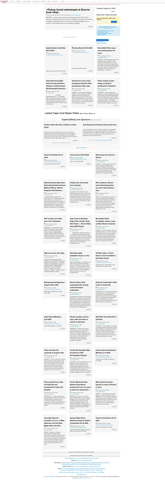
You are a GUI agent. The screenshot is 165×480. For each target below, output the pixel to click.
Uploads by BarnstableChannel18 (55, 105)
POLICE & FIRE (36, 1)
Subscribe (115, 26)
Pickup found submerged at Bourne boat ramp (68, 11)
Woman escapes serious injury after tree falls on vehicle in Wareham (79, 393)
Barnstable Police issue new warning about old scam (107, 100)
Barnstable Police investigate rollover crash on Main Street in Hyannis (105, 295)
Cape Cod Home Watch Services (104, 37)
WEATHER (43, 1)
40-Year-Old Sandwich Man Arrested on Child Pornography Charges (80, 427)
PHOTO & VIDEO (26, 1)
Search (113, 11)
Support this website (103, 65)
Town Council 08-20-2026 (79, 229)
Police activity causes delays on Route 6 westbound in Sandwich (107, 133)
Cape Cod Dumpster (101, 38)
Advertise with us (102, 64)
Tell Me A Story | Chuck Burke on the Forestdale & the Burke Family (106, 329)
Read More (74, 214)
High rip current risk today (54, 327)
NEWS (12, 1)
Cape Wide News (76, 15)
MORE (63, 1)
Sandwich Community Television (104, 336)
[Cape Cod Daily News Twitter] (59, 1)
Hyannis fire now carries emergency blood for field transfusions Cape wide (81, 133)
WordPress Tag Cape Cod (77, 263)
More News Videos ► (87, 163)
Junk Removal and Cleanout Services (105, 35)
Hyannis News (51, 143)
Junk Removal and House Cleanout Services (100, 174)
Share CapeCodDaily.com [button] (103, 62)
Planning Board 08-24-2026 (82, 98)
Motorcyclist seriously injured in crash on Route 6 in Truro (106, 458)
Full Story (89, 26)
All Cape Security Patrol (102, 36)
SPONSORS (54, 1)
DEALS (49, 1)
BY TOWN (18, 1)
